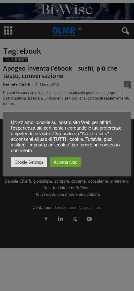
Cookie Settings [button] (29, 162)
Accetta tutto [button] (65, 162)
